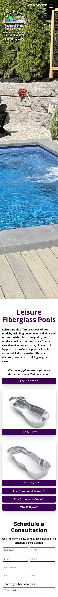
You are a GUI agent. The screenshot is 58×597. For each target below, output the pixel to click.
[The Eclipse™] (10, 509)
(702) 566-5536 (37, 5)
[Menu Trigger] (51, 6)
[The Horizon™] (10, 382)
